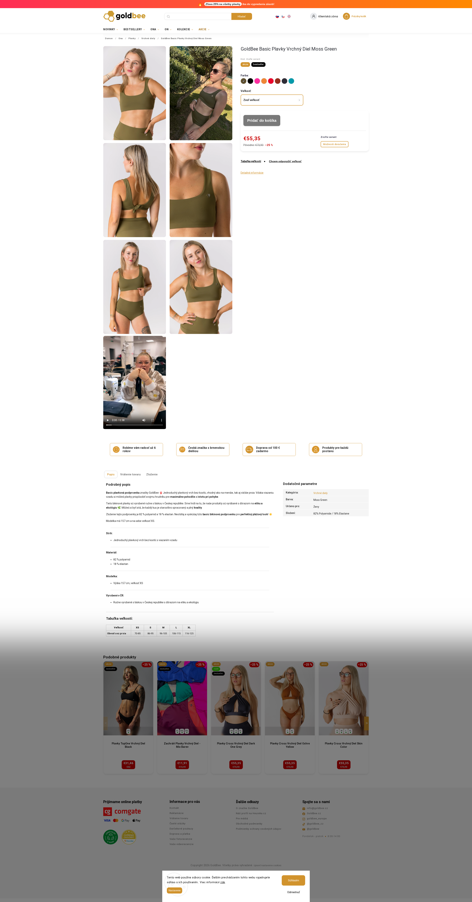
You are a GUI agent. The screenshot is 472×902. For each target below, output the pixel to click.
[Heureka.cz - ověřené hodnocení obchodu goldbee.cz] (127, 836)
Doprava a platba (180, 833)
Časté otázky (177, 823)
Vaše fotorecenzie (181, 839)
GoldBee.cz (314, 813)
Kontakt (174, 808)
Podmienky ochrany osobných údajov (258, 828)
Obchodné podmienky (249, 823)
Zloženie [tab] (152, 474)
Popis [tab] (110, 474)
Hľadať (242, 16)
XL (177, 731)
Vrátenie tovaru (179, 818)
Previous (106, 723)
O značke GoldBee (247, 808)
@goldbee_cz (315, 823)
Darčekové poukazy (181, 828)
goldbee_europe (317, 818)
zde (222, 882)
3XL (186, 731)
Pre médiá (242, 818)
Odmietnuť (293, 892)
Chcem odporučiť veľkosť (285, 161)
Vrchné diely (320, 493)
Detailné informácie (252, 172)
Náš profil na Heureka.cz (251, 813)
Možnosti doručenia (334, 144)
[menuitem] (112, 29)
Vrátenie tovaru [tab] (130, 474)
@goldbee (313, 828)
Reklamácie (177, 813)
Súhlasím (293, 880)
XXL (182, 731)
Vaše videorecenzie (182, 844)
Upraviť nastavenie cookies (267, 865)
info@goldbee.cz (317, 808)
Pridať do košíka (261, 120)
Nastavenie (175, 890)
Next (367, 723)
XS (128, 731)
